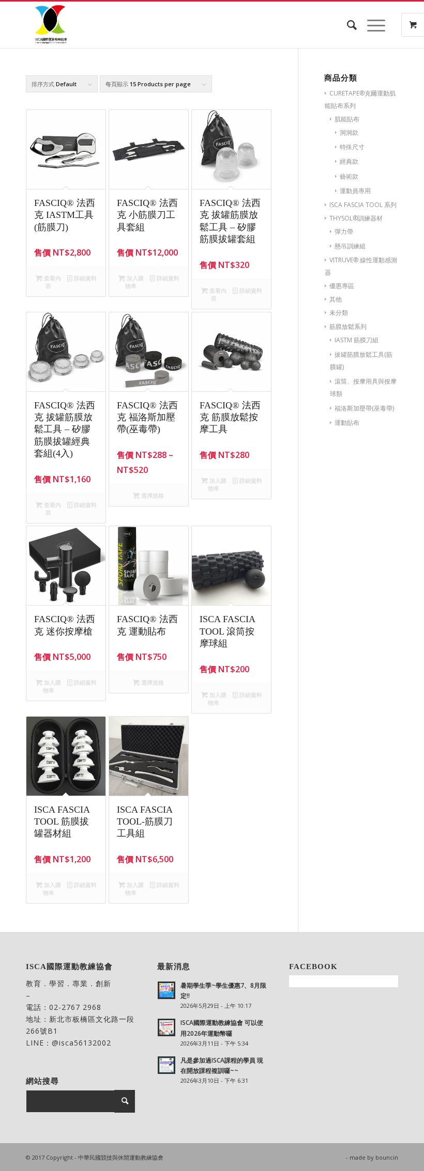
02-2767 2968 (75, 1007)
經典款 (349, 161)
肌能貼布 (347, 119)
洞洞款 (349, 132)
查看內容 (51, 282)
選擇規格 (152, 495)
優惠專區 (341, 285)
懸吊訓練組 (350, 246)
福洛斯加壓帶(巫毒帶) (364, 408)
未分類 (338, 312)
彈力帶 (344, 231)
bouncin (386, 1157)
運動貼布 (347, 422)
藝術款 (349, 176)
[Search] (347, 25)
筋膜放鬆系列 (348, 326)
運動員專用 (355, 190)
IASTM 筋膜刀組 (356, 340)
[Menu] (371, 25)
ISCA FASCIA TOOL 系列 (363, 204)
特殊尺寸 (352, 147)
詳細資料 (84, 278)
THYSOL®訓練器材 (356, 218)
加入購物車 (134, 282)
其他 (335, 299)
